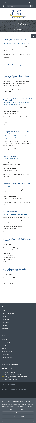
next (23, 296)
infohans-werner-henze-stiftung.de (16, 376)
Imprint (24, 409)
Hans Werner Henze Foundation (17, 389)
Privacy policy (15, 409)
